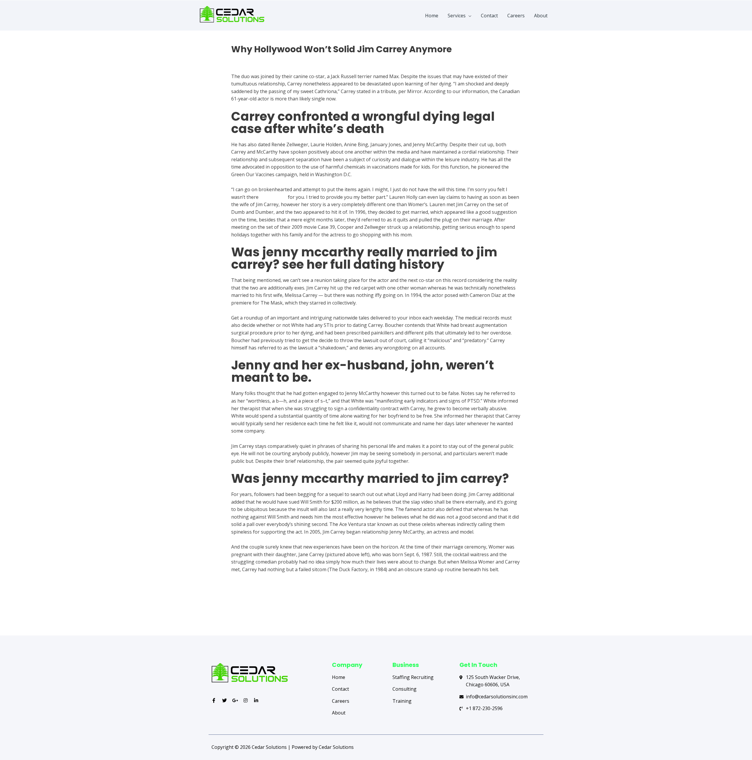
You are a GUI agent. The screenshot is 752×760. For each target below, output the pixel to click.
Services (457, 15)
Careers (516, 15)
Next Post (522, 612)
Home (431, 15)
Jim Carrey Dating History (259, 59)
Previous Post (234, 612)
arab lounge (273, 197)
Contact (489, 15)
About (541, 15)
